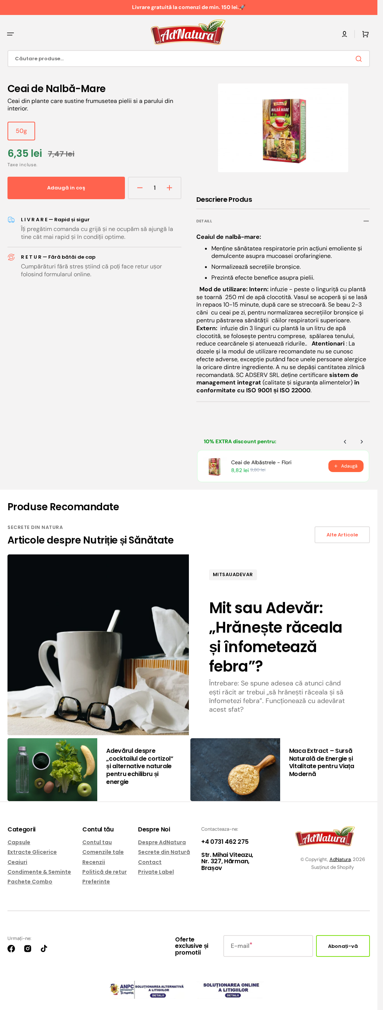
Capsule (18, 842)
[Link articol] (188, 643)
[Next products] (361, 440)
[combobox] (188, 58)
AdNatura (340, 859)
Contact (150, 862)
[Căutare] (360, 59)
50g (25, 133)
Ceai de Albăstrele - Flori (261, 460)
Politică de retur (104, 872)
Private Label (156, 872)
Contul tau (97, 842)
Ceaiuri (17, 862)
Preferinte (96, 881)
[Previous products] (345, 440)
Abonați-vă (343, 946)
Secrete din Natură (164, 852)
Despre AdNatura (162, 842)
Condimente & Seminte (39, 872)
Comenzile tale (103, 852)
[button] (10, 34)
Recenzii (93, 862)
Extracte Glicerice (32, 852)
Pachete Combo (29, 881)
